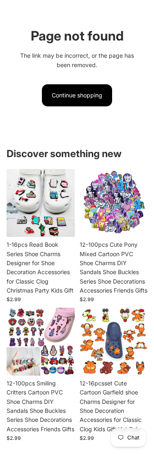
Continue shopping (77, 95)
